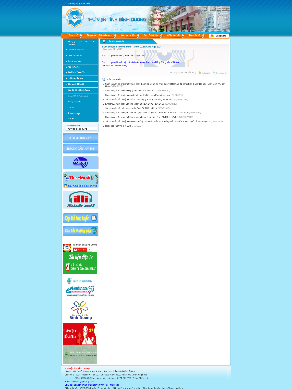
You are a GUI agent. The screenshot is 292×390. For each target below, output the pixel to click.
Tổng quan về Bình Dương (99, 35)
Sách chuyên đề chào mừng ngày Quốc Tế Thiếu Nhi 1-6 (131, 108)
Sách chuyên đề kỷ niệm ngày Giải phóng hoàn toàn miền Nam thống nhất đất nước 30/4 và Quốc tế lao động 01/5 (157, 121)
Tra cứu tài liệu (151, 35)
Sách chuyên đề (116, 41)
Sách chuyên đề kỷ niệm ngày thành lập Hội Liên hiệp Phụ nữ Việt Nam (138, 95)
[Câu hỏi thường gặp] (81, 236)
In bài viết (206, 73)
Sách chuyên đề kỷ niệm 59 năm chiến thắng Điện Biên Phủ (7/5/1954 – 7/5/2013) (143, 117)
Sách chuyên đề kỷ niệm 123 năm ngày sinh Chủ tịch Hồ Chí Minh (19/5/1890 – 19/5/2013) (147, 113)
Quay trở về (178, 72)
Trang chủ (73, 35)
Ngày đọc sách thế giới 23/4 (118, 126)
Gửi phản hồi (221, 73)
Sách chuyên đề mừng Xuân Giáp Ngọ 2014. (124, 55)
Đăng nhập (221, 36)
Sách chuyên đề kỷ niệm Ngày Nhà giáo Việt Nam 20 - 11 (131, 91)
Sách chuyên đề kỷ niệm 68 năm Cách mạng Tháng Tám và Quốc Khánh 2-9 (140, 99)
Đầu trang (192, 72)
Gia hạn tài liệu (128, 35)
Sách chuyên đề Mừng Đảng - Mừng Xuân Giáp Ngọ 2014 (132, 46)
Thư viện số (194, 35)
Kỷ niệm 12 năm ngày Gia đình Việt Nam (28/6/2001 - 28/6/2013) (135, 104)
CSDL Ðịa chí (173, 35)
